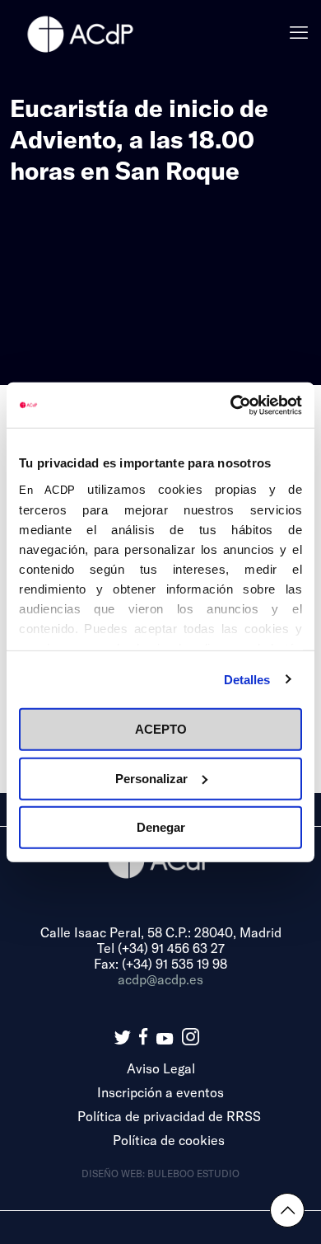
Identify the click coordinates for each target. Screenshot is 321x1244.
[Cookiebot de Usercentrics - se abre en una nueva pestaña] (231, 404)
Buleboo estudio (193, 1173)
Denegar (161, 827)
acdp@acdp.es (160, 979)
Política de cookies (169, 1140)
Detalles (247, 679)
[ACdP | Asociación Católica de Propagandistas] (79, 33)
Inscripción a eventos (160, 1092)
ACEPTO (161, 729)
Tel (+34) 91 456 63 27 (161, 947)
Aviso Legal (161, 1068)
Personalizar (151, 778)
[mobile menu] (299, 33)
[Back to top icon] (287, 1210)
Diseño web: (114, 1173)
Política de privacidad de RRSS (169, 1116)
